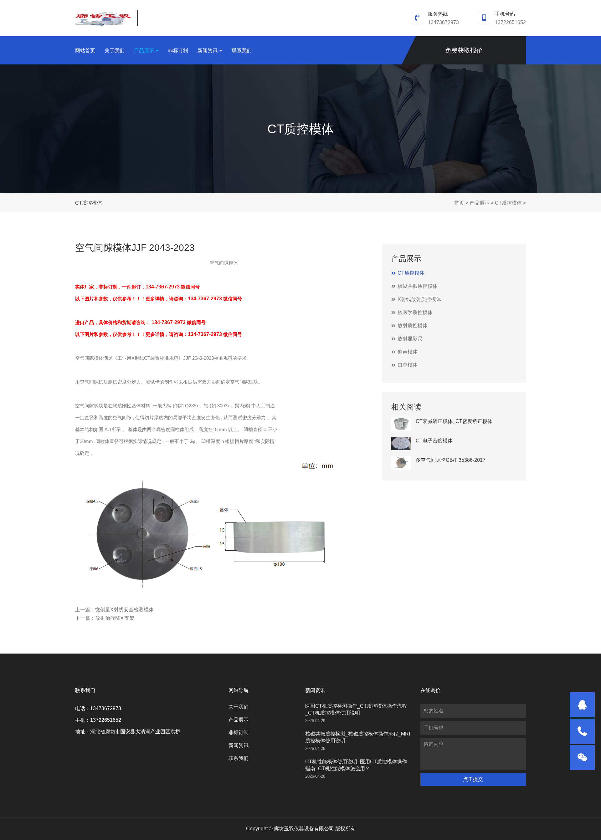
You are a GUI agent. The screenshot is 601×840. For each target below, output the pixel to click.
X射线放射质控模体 (419, 299)
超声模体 (408, 351)
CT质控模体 (508, 203)
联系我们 (242, 50)
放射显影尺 (410, 338)
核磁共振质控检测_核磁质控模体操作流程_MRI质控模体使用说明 (357, 737)
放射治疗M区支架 (114, 618)
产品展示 (144, 50)
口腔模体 (408, 365)
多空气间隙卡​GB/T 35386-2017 (450, 460)
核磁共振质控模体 (418, 286)
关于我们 (115, 50)
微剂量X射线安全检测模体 (124, 609)
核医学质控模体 (415, 312)
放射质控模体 (413, 325)
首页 (459, 203)
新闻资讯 (208, 50)
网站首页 (85, 50)
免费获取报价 (464, 50)
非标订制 (178, 50)
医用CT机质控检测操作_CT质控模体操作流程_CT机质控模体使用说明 (356, 709)
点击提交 (473, 779)
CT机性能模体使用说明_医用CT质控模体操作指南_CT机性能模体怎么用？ (356, 765)
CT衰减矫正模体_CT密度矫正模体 (454, 421)
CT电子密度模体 (434, 440)
